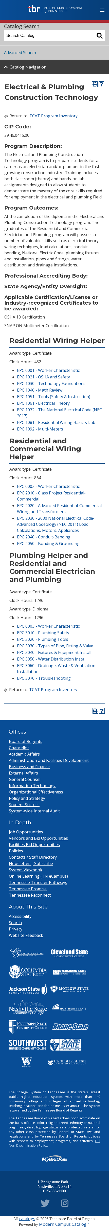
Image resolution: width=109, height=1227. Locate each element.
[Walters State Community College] (26, 1062)
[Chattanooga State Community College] (28, 954)
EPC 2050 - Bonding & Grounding (48, 543)
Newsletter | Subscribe (31, 863)
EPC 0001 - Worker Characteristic (48, 370)
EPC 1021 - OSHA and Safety (43, 377)
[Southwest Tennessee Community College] (28, 1045)
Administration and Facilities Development (49, 760)
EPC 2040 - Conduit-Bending (43, 537)
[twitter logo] (45, 1202)
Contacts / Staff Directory (33, 857)
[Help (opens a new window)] (101, 84)
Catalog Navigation (28, 67)
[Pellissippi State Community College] (28, 1027)
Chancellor (19, 748)
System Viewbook (25, 870)
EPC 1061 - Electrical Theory (43, 403)
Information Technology (32, 785)
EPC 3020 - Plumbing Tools (42, 639)
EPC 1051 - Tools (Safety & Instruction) (53, 396)
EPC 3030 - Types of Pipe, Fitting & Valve (55, 646)
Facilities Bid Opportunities (34, 844)
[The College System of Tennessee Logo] (54, 9)
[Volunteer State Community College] (65, 1045)
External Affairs (23, 773)
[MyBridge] (54, 1158)
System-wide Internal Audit (34, 811)
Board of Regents (25, 741)
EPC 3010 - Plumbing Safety (43, 632)
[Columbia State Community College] (28, 972)
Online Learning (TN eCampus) (38, 876)
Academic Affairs (24, 754)
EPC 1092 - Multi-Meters (40, 429)
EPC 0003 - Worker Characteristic (48, 626)
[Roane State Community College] (69, 1027)
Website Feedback (26, 935)
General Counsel (24, 779)
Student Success (24, 804)
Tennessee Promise (28, 889)
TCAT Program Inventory (53, 116)
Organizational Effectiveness (36, 792)
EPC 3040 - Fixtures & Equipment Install (54, 652)
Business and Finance (29, 766)
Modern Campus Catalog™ (64, 1224)
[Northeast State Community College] (69, 1007)
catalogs (27, 1218)
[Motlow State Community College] (69, 989)
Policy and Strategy (27, 798)
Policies (16, 851)
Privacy (15, 929)
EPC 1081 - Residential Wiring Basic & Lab (56, 422)
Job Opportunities (26, 832)
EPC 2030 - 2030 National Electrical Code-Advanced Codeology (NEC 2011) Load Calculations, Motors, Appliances (56, 524)
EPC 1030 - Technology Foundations (51, 383)
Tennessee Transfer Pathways (38, 882)
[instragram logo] (65, 1202)
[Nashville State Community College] (28, 1007)
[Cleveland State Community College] (69, 953)
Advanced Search (20, 52)
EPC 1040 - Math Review (39, 390)
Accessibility (20, 916)
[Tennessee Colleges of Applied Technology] (67, 1062)
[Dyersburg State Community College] (69, 972)
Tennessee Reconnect (30, 895)
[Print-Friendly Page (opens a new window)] (95, 84)
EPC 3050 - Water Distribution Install (51, 659)
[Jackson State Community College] (28, 989)
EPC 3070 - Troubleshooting (44, 678)
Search (15, 922)
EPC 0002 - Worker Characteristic (48, 486)
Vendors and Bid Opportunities (38, 838)
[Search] (99, 35)
